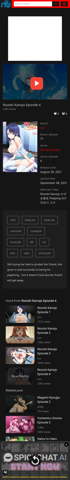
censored (15, 231)
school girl (44, 253)
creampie (36, 231)
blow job (30, 220)
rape (26, 253)
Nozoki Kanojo (50, 150)
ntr (44, 242)
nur (42, 128)
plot (12, 253)
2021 (13, 220)
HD (32, 242)
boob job (49, 220)
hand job (15, 242)
